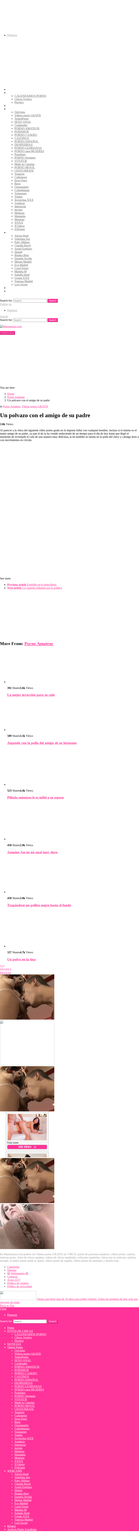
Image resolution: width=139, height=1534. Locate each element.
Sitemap (11, 1270)
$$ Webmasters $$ (17, 1273)
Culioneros (20, 177)
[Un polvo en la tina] (73, 929)
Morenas (19, 219)
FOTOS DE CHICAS (20, 92)
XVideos (19, 225)
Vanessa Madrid (23, 281)
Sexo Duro (20, 180)
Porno (10, 89)
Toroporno (20, 193)
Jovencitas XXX (23, 199)
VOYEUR (20, 160)
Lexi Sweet (21, 284)
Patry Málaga (22, 242)
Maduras (19, 212)
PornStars (20, 154)
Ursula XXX (21, 278)
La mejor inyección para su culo (31, 695)
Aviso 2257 (13, 1279)
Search (52, 300)
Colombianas (22, 190)
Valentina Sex (22, 238)
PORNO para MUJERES (29, 151)
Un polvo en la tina (21, 959)
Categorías (13, 1266)
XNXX (18, 222)
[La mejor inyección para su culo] (73, 667)
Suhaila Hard (22, 274)
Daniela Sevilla (23, 258)
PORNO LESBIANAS (28, 147)
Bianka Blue (21, 255)
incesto (18, 209)
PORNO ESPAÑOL (26, 141)
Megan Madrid (22, 261)
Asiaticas (19, 203)
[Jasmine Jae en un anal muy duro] (73, 822)
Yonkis (18, 196)
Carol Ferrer (21, 268)
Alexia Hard (21, 235)
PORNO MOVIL (24, 167)
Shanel (18, 251)
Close (3, 1308)
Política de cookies (18, 1283)
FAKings (19, 229)
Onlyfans (19, 112)
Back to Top (7, 1305)
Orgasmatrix (21, 186)
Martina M (20, 271)
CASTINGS (21, 138)
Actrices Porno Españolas (22, 291)
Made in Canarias (24, 164)
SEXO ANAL (22, 121)
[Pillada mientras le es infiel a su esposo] (73, 767)
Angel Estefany (23, 248)
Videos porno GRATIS (27, 115)
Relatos (11, 287)
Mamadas (20, 216)
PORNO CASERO (25, 134)
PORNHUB (21, 131)
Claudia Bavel (22, 245)
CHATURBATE (24, 170)
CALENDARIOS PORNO (30, 95)
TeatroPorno (21, 118)
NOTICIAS (14, 105)
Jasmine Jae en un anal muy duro (32, 852)
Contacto (12, 1276)
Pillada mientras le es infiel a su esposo (35, 797)
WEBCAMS (14, 232)
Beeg (17, 183)
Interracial (20, 206)
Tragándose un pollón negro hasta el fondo (39, 905)
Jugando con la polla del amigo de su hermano (42, 743)
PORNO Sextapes (24, 157)
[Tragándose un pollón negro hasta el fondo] (73, 876)
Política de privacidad (19, 1286)
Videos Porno (15, 108)
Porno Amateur (38, 643)
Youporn (19, 173)
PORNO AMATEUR (26, 128)
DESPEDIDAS (23, 144)
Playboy (19, 102)
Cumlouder (20, 125)
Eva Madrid (21, 265)
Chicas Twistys (23, 99)
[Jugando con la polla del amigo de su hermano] (73, 715)
